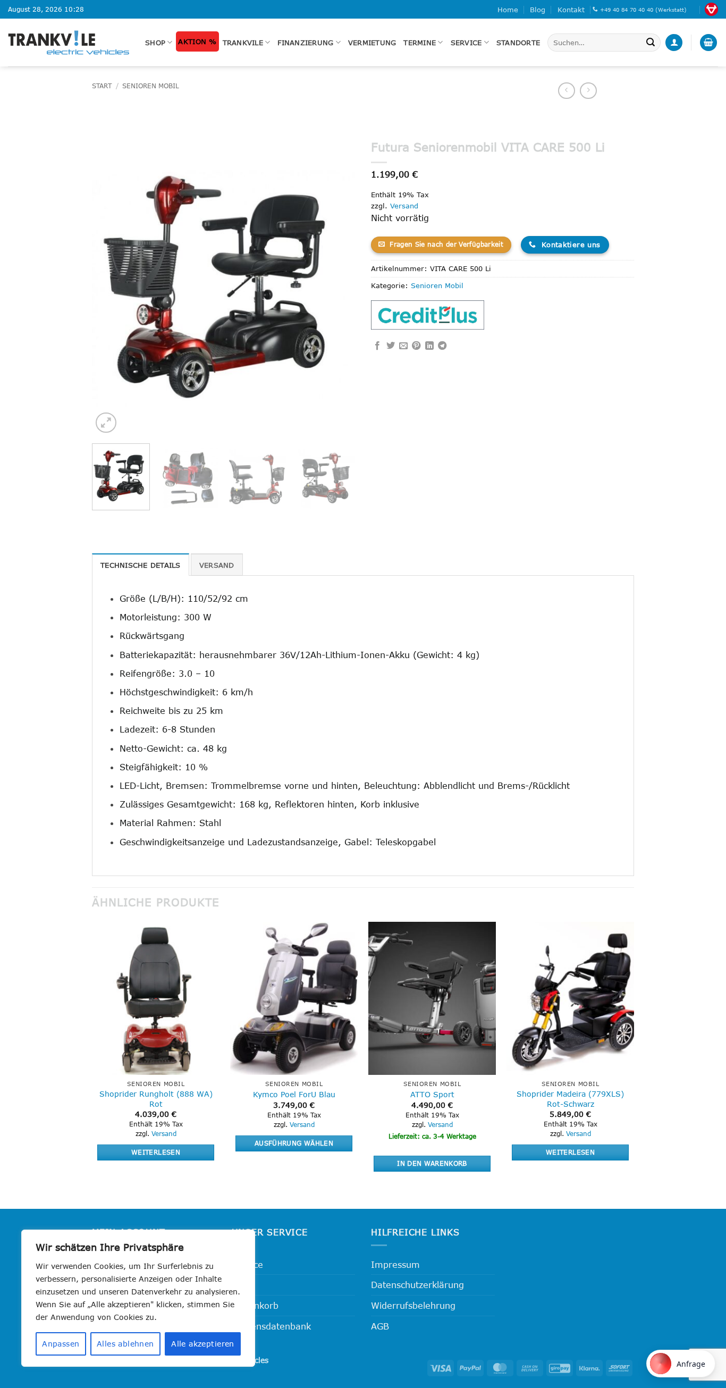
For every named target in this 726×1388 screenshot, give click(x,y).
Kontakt (571, 9)
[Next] (336, 285)
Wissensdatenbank (271, 1326)
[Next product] (566, 90)
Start (102, 86)
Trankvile (243, 42)
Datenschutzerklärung (417, 1285)
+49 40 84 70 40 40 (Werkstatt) (643, 9)
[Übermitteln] (650, 42)
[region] (138, 1298)
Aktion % (197, 41)
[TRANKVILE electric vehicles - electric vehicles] (68, 42)
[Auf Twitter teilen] (390, 346)
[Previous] (110, 285)
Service (466, 42)
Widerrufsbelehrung (413, 1305)
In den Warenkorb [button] (432, 1163)
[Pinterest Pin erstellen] (416, 346)
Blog (537, 9)
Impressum (395, 1264)
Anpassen (60, 1343)
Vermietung (372, 42)
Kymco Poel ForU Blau (294, 1094)
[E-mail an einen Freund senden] (403, 346)
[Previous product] (588, 90)
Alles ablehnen (125, 1343)
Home (507, 9)
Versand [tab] (216, 565)
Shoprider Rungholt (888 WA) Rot (156, 1098)
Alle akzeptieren (202, 1343)
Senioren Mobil (150, 86)
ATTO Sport (432, 1094)
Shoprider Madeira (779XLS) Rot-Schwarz (570, 1098)
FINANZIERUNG (305, 42)
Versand (404, 205)
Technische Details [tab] (140, 565)
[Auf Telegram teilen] (442, 346)
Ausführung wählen (294, 1143)
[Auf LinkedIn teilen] (429, 346)
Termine (419, 42)
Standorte (518, 42)
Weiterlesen (155, 1152)
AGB (380, 1326)
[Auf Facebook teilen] (377, 346)
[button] (673, 43)
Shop (155, 42)
